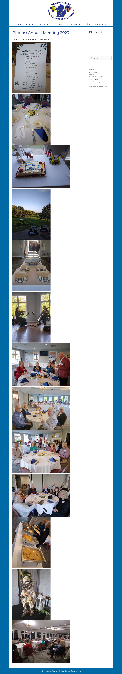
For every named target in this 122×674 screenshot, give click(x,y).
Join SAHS (31, 24)
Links (88, 24)
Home (19, 24)
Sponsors (75, 24)
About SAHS (45, 24)
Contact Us (100, 24)
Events (61, 24)
